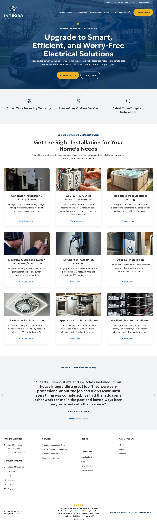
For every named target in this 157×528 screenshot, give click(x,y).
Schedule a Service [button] (143, 12)
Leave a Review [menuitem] (87, 470)
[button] (129, 12)
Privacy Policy (116, 512)
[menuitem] (109, 2)
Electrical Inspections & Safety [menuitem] (55, 445)
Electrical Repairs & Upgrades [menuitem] (54, 449)
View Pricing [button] (90, 75)
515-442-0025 (20, 452)
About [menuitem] (121, 445)
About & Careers (117, 12)
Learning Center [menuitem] (87, 457)
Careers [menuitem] (122, 449)
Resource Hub (147, 512)
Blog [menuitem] (83, 461)
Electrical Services (65, 12)
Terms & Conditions (131, 512)
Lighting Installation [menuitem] (50, 458)
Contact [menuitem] (122, 453)
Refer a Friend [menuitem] (86, 466)
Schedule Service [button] (67, 75)
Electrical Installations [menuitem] (51, 453)
